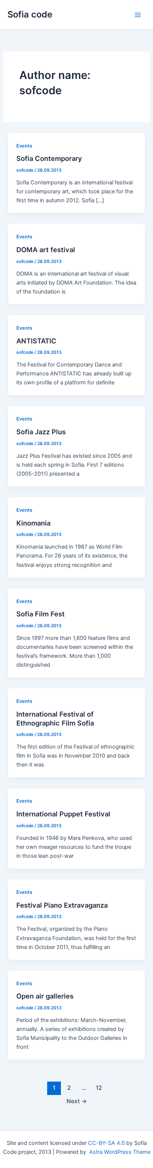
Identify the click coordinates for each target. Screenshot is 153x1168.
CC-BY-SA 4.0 (106, 1143)
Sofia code (29, 14)
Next (76, 1101)
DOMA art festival (45, 249)
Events (24, 146)
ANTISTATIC (36, 341)
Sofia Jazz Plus (41, 432)
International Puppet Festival (63, 814)
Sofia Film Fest (40, 614)
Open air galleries (45, 996)
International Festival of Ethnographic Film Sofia (55, 718)
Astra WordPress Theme (119, 1152)
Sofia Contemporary (49, 158)
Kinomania (33, 523)
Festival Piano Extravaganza (62, 905)
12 (99, 1087)
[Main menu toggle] (138, 15)
